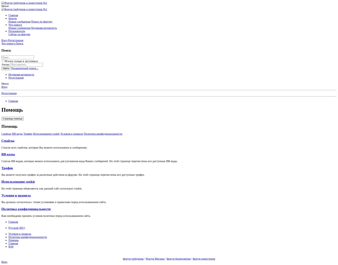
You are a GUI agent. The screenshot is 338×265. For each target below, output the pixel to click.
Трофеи (27, 133)
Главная (13, 15)
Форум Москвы (155, 258)
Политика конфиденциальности (103, 133)
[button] (5, 6)
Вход (4, 86)
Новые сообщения (19, 21)
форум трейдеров (133, 258)
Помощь (13, 240)
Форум (12, 18)
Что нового (15, 24)
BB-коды (17, 133)
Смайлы (6, 133)
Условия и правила (71, 133)
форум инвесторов (204, 258)
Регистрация (16, 77)
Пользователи (16, 31)
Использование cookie (46, 133)
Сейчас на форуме (19, 34)
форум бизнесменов (179, 258)
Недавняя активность (44, 27)
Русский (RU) (16, 227)
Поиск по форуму (41, 21)
